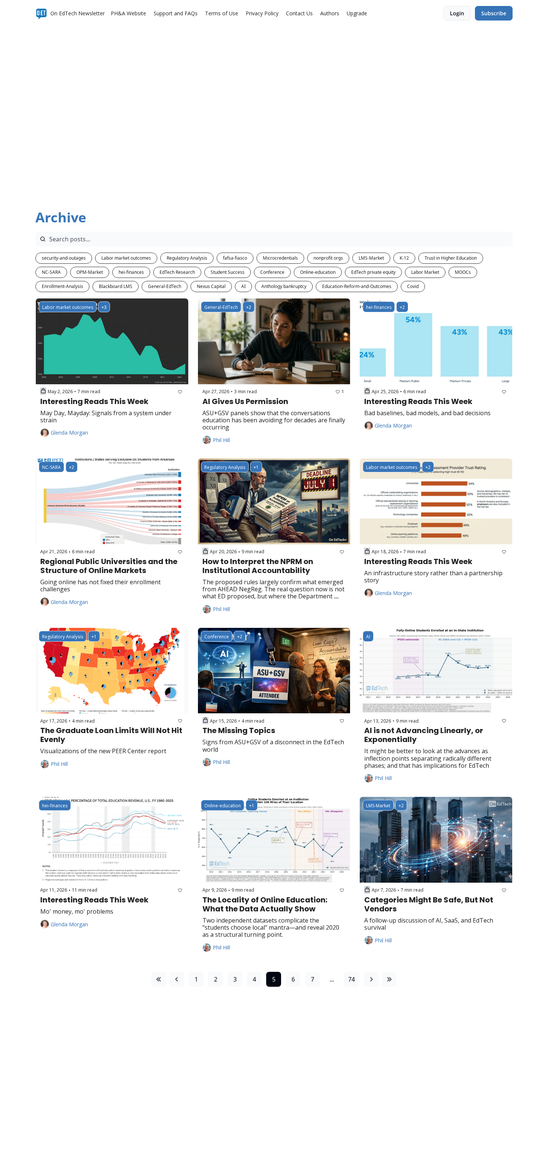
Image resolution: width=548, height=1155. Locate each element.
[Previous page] (176, 979)
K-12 (404, 258)
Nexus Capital (211, 286)
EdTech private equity (373, 272)
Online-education (318, 272)
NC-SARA (51, 272)
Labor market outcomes (126, 258)
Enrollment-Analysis (62, 286)
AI (243, 286)
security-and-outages (64, 258)
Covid (413, 286)
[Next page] (371, 979)
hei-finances (131, 272)
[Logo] (41, 13)
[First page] (158, 979)
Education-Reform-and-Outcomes (356, 286)
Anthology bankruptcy (283, 286)
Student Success (228, 272)
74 (351, 979)
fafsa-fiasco (235, 258)
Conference (272, 272)
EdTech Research (177, 272)
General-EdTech (164, 286)
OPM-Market (89, 272)
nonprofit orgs (328, 258)
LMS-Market (371, 258)
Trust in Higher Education (451, 258)
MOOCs (463, 272)
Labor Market (425, 272)
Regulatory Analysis (187, 258)
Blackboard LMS (115, 286)
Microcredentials (280, 258)
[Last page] (389, 979)
